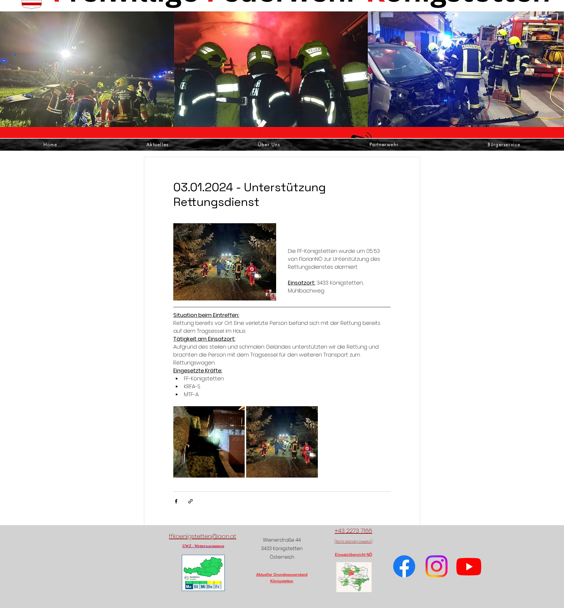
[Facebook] (404, 566)
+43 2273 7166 (353, 531)
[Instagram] (436, 566)
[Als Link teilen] (190, 501)
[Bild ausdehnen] (209, 442)
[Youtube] (469, 566)
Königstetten (281, 581)
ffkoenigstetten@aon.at (202, 536)
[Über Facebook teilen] (176, 501)
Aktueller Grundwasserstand (282, 574)
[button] (269, 145)
